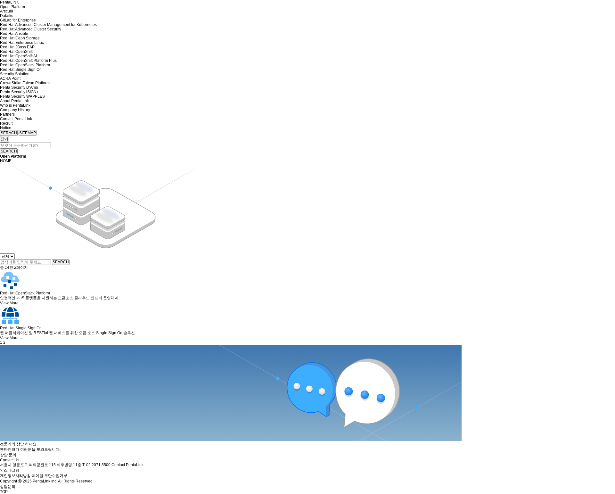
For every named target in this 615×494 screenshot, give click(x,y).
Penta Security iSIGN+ (19, 92)
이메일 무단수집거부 (49, 475)
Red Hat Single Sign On (21, 69)
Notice (5, 128)
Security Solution (14, 74)
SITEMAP (27, 133)
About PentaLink (14, 101)
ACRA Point (10, 78)
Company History (15, 110)
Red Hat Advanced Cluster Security (30, 29)
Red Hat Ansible (14, 33)
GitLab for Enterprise (18, 20)
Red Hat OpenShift (16, 51)
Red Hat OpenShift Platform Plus (28, 60)
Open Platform (12, 6)
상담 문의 (8, 455)
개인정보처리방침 (15, 475)
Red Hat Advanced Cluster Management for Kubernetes (48, 24)
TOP (4, 492)
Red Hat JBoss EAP (17, 47)
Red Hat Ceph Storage (20, 38)
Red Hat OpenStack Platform (25, 65)
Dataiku (6, 15)
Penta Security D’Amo (19, 87)
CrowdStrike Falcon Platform (25, 83)
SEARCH (9, 151)
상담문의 (7, 486)
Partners (7, 114)
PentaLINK (9, 2)
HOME (6, 161)
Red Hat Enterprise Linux (22, 42)
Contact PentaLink (16, 119)
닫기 (4, 139)
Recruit (6, 123)
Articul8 (6, 11)
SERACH (9, 133)
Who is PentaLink (15, 105)
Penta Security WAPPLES (22, 96)
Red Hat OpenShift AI (18, 56)
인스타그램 (9, 470)
